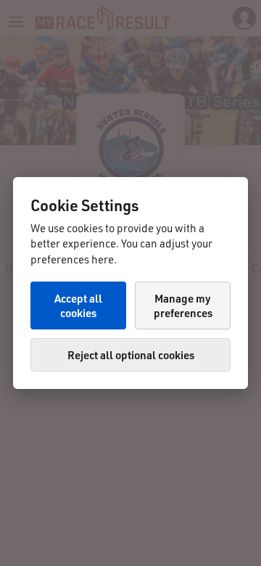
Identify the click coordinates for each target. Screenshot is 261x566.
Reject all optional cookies (130, 355)
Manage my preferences (183, 305)
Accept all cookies (78, 305)
